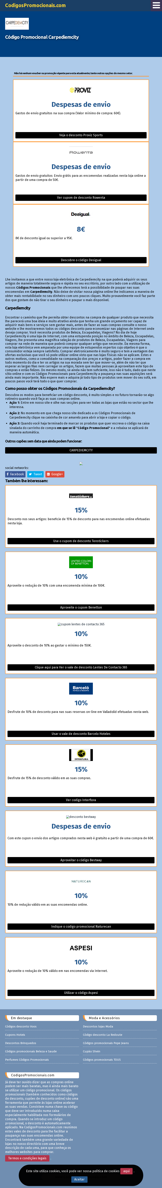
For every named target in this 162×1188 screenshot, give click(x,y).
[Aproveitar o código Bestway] (81, 817)
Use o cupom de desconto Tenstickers (81, 541)
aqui (126, 1171)
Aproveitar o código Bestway (81, 860)
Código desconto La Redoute (102, 1035)
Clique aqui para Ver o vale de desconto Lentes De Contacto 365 (81, 667)
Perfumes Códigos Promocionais (27, 1059)
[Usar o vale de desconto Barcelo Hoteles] (81, 688)
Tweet (37, 474)
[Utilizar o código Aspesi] (81, 948)
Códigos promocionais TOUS (102, 1059)
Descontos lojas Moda (98, 1026)
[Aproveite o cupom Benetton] (81, 562)
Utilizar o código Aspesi (81, 993)
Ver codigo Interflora (81, 800)
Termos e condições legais (27, 1158)
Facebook (16, 474)
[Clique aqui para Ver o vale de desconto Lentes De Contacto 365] (81, 624)
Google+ (56, 474)
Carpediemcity (81, 450)
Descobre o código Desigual (81, 260)
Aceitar (79, 1179)
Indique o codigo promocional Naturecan (81, 926)
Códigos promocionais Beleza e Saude (31, 1051)
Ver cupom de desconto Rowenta (81, 197)
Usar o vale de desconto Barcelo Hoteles (81, 734)
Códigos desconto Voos (21, 1026)
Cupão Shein (91, 1051)
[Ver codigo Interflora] (81, 755)
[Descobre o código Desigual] (80, 215)
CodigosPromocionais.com (35, 5)
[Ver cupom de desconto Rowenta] (80, 152)
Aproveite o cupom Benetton (81, 607)
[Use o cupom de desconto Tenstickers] (81, 496)
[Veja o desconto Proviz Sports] (80, 90)
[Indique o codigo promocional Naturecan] (81, 881)
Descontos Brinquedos (20, 1043)
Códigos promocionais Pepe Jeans (106, 1043)
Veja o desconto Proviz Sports (81, 135)
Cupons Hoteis (15, 1035)
